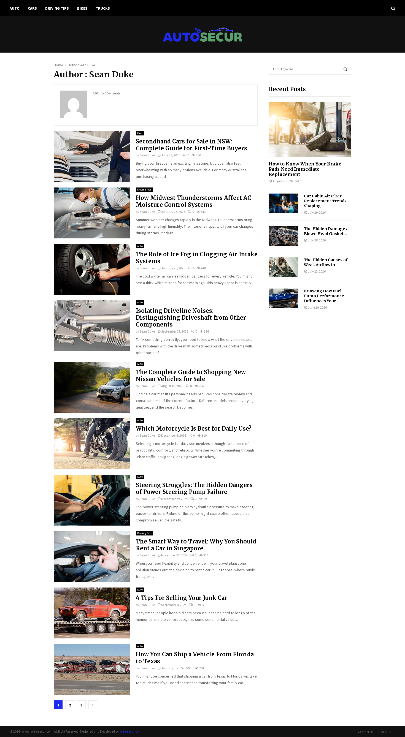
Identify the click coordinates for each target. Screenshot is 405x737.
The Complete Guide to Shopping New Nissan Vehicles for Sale (191, 375)
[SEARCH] (345, 69)
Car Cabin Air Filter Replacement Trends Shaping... (325, 201)
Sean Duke (87, 65)
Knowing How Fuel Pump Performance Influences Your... (324, 296)
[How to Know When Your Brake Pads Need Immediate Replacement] (310, 129)
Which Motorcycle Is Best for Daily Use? (194, 428)
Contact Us (365, 732)
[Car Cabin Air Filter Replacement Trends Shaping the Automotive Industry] (283, 203)
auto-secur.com (130, 731)
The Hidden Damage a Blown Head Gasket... (326, 231)
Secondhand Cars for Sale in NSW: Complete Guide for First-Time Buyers (191, 145)
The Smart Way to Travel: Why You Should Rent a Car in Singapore (196, 545)
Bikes (82, 8)
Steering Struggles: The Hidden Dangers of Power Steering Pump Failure (194, 488)
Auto (15, 8)
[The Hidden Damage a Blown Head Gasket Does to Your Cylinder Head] (283, 236)
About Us (385, 732)
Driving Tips (57, 8)
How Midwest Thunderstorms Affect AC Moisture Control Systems (193, 201)
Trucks (103, 8)
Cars (32, 8)
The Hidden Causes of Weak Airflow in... (325, 262)
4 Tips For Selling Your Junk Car (181, 597)
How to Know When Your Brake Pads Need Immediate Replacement (305, 169)
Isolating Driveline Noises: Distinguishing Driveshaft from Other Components (191, 317)
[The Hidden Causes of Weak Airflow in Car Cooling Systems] (283, 267)
